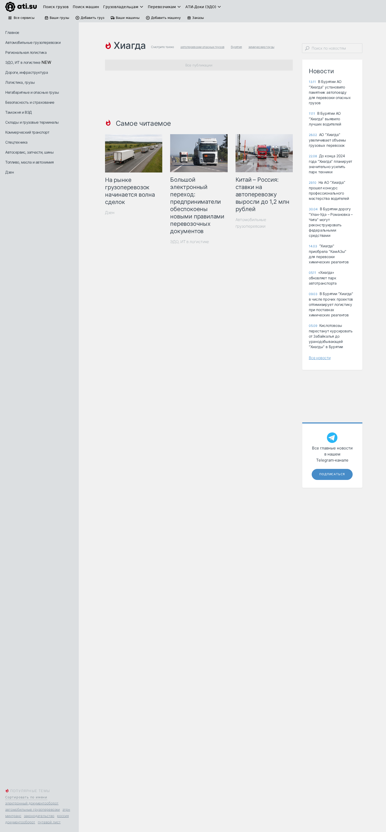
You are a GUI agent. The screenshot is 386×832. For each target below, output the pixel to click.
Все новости (320, 357)
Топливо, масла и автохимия (29, 162)
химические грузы (261, 47)
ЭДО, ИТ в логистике (22, 62)
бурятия (236, 47)
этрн (66, 809)
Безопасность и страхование (29, 102)
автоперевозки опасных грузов (202, 47)
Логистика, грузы (20, 82)
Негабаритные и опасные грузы (32, 92)
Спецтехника (16, 142)
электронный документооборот (32, 803)
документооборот (20, 822)
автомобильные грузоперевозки (32, 809)
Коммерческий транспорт (27, 132)
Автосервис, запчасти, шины (29, 152)
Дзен (9, 172)
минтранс (13, 816)
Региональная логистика (25, 52)
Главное (12, 32)
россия (63, 816)
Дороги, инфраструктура (26, 72)
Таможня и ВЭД (18, 112)
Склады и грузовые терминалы (32, 122)
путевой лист (49, 822)
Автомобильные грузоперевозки (32, 42)
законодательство (39, 816)
